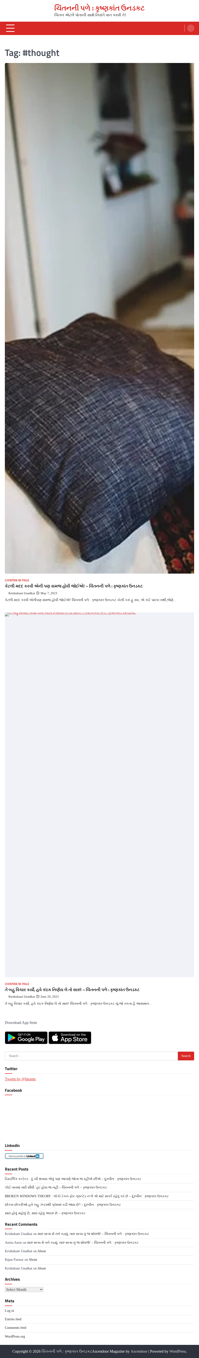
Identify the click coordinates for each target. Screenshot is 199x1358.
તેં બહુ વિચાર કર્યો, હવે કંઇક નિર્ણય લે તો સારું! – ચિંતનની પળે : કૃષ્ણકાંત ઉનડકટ (72, 989)
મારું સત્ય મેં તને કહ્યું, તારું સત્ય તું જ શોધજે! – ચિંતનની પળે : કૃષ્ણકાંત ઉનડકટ (93, 1234)
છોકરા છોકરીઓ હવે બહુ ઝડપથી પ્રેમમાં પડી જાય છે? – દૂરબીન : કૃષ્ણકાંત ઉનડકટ (63, 1205)
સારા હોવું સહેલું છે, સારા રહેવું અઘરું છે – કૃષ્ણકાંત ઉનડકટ (45, 1213)
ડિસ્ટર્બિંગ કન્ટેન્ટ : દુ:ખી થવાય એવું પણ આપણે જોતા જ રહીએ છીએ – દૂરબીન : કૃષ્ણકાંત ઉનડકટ (73, 1179)
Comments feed (15, 1328)
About (41, 1251)
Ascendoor (139, 1351)
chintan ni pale (17, 580)
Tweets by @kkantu (20, 1079)
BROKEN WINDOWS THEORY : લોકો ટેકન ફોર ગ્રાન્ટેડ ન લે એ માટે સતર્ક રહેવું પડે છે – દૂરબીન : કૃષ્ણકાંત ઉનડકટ (87, 1196)
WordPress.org (15, 1336)
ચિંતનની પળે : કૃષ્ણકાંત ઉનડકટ (99, 7)
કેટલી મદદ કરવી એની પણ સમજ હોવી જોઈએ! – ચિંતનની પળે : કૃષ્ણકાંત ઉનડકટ (74, 586)
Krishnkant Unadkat (21, 593)
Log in (9, 1311)
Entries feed (13, 1319)
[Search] (190, 28)
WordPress (177, 1351)
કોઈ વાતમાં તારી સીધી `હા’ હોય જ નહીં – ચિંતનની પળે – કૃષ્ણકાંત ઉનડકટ (56, 1187)
